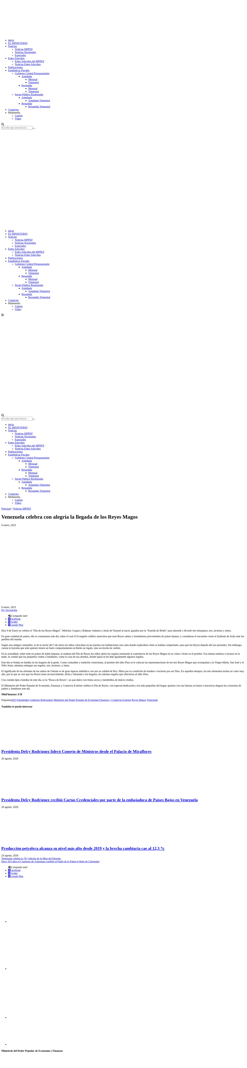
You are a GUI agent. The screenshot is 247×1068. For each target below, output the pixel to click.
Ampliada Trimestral (39, 100)
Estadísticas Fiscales (18, 70)
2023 (13, 700)
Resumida (27, 85)
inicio (11, 40)
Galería (19, 115)
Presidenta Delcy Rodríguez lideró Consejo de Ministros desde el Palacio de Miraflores (76, 751)
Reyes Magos (139, 700)
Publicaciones (15, 67)
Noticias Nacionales (25, 52)
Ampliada (27, 76)
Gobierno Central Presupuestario (32, 73)
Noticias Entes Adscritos (28, 64)
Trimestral (33, 82)
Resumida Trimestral (39, 106)
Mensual (32, 79)
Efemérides (23, 700)
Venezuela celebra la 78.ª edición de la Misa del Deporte (31, 858)
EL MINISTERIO (18, 43)
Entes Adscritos (16, 58)
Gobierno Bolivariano (41, 700)
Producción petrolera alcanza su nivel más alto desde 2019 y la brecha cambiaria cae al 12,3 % (82, 848)
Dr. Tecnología (9, 610)
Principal (6, 508)
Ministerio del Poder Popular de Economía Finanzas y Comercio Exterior (92, 700)
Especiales (20, 55)
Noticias (12, 46)
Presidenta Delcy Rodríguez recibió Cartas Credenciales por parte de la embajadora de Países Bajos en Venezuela (99, 800)
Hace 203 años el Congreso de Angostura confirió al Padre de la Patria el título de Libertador (50, 861)
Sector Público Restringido (29, 94)
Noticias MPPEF (24, 49)
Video (18, 118)
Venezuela (152, 700)
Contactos (13, 109)
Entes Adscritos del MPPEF (29, 61)
